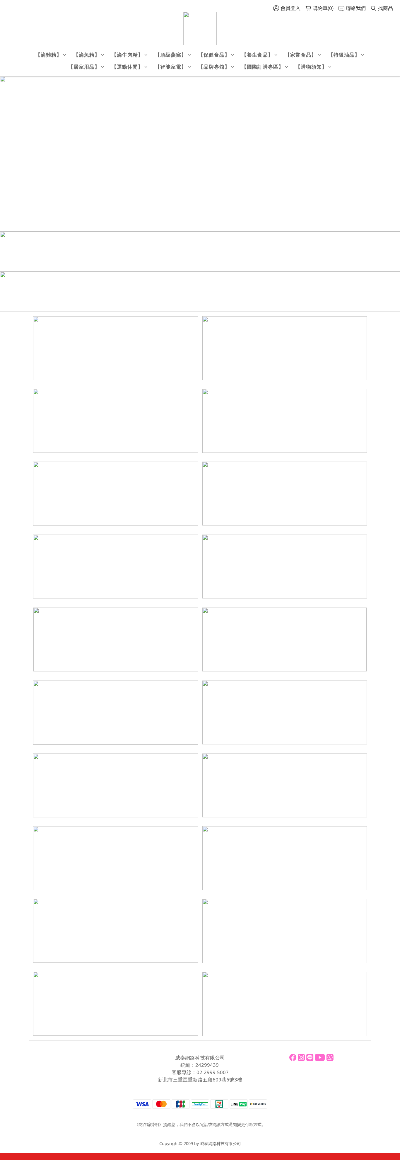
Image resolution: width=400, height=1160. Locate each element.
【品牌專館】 (214, 66)
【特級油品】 (344, 54)
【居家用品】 (84, 66)
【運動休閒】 (127, 66)
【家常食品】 (301, 54)
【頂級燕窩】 (171, 54)
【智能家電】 (171, 66)
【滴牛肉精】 (127, 54)
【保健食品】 (214, 54)
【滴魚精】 (86, 54)
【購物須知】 (311, 66)
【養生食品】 (257, 54)
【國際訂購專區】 (263, 66)
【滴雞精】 (48, 54)
